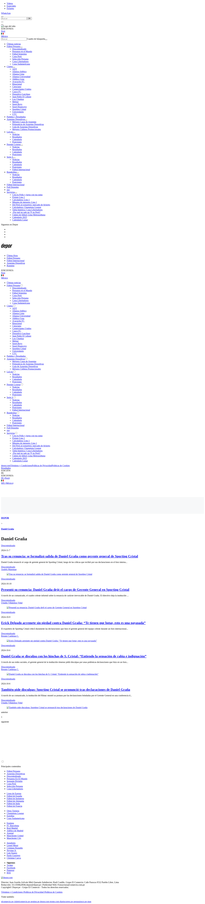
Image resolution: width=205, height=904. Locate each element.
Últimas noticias (14, 44)
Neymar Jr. (11, 850)
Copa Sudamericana (21, 64)
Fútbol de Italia (13, 803)
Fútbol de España (14, 796)
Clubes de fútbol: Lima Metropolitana (28, 215)
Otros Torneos (13, 811)
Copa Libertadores (20, 61)
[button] (102, 473)
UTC (14, 114)
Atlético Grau (18, 79)
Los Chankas (18, 99)
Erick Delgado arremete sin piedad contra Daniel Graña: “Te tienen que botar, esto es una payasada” (73, 623)
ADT (14, 69)
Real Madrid (12, 828)
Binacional (17, 84)
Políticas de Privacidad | (34, 892)
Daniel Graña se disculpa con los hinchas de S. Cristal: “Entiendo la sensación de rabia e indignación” (73, 656)
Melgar (15, 102)
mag (89, 901)
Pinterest (10, 870)
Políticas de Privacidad (42, 465)
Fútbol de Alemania (15, 801)
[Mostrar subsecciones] (21, 47)
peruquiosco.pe (80, 901)
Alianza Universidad (21, 76)
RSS (9, 873)
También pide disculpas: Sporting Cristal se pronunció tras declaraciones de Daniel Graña (65, 689)
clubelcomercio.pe (22, 901)
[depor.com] (6, 251)
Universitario (18, 112)
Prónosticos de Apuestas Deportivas (28, 124)
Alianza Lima (18, 74)
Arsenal (10, 833)
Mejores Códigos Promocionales (26, 129)
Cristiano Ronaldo (15, 848)
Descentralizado (19, 49)
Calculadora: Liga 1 (21, 200)
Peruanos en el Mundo (22, 51)
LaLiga (10, 132)
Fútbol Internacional (21, 169)
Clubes (10, 66)
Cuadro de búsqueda (36, 39)
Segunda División (14, 781)
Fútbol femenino (19, 54)
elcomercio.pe (7, 901)
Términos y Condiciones (21, 465)
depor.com (5, 465)
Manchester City (14, 838)
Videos (10, 3)
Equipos (10, 823)
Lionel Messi (12, 845)
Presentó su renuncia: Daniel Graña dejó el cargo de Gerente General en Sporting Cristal (65, 589)
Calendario (17, 139)
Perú (3, 31)
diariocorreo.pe (66, 901)
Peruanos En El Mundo (17, 779)
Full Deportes (13, 187)
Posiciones (17, 142)
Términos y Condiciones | (12, 892)
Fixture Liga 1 (18, 197)
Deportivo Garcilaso (21, 94)
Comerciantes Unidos (21, 89)
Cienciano (16, 86)
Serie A (10, 157)
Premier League (14, 144)
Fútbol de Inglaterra (15, 798)
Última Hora (12, 255)
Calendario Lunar (20, 220)
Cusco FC (16, 91)
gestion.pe (35, 901)
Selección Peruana (20, 59)
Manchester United (15, 835)
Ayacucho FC (18, 81)
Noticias (16, 134)
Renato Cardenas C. (10, 636)
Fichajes (10, 8)
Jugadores (11, 843)
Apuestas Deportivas (16, 119)
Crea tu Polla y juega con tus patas (27, 195)
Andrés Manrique (9, 569)
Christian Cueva (14, 858)
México (4, 36)
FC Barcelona (13, 825)
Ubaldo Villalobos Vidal (11, 603)
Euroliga (10, 816)
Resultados (17, 137)
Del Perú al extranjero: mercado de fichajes (31, 205)
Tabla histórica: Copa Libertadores (27, 210)
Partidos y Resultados (16, 117)
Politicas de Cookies (61, 465)
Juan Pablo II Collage (21, 96)
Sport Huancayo (19, 107)
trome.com (54, 901)
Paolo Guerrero (13, 855)
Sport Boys (17, 104)
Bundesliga (12, 172)
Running (10, 265)
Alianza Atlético (19, 71)
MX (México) (7, 483)
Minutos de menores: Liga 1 (24, 202)
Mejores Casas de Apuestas (24, 122)
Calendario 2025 (19, 217)
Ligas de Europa (14, 793)
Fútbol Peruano (13, 46)
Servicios (11, 192)
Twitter (10, 865)
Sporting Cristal (19, 109)
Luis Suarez (12, 853)
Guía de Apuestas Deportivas (25, 127)
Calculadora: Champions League (26, 207)
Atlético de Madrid (15, 830)
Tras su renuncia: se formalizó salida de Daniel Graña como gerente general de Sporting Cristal (69, 556)
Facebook (11, 868)
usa (8, 189)
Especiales (11, 6)
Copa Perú (17, 56)
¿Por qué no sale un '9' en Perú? (26, 212)
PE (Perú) (5, 478)
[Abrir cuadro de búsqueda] (2, 16)
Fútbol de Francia (14, 806)
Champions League (15, 813)
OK (29, 18)
